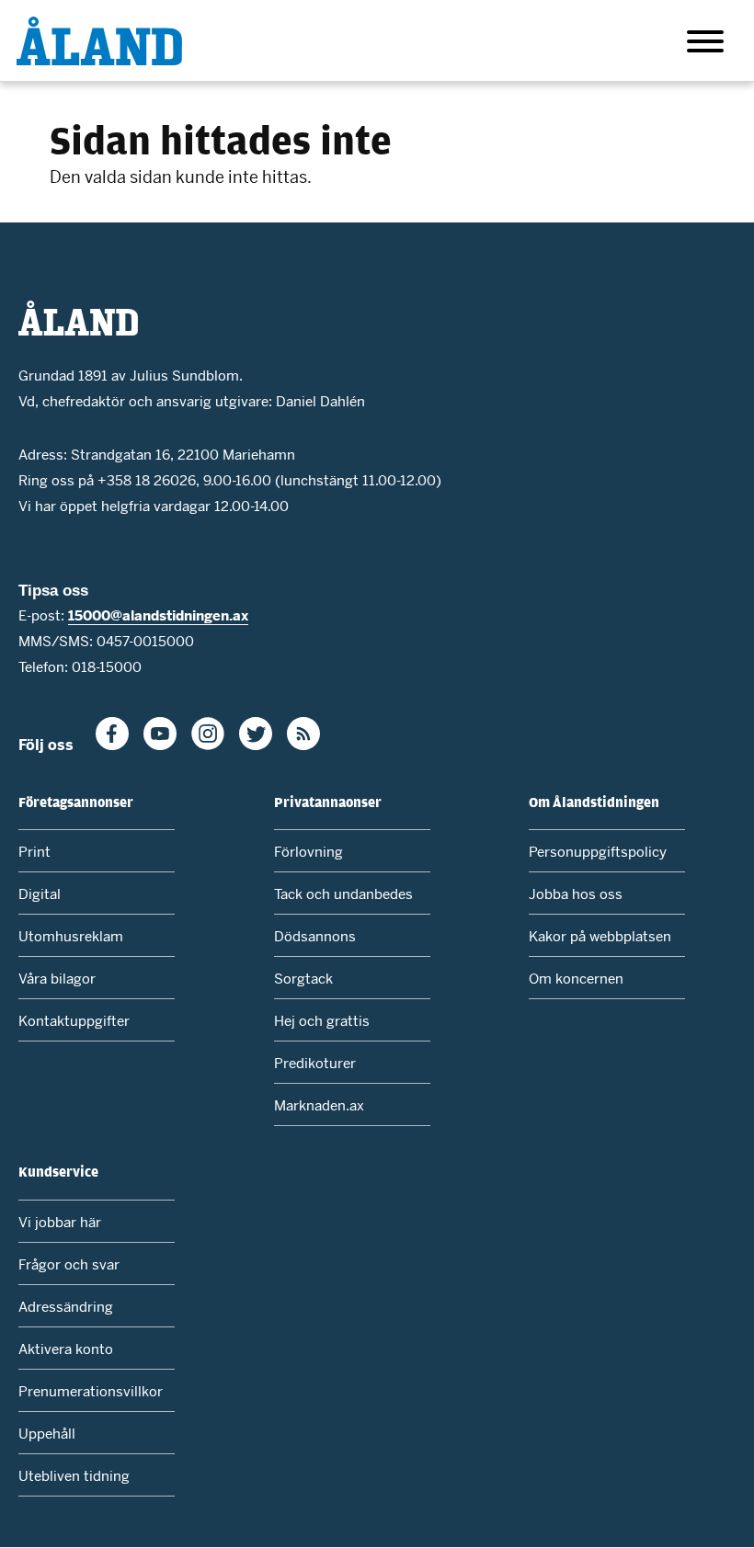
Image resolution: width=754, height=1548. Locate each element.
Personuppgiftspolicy (598, 851)
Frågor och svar (69, 1264)
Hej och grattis (322, 1021)
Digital (39, 894)
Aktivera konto (65, 1349)
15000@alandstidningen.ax (158, 615)
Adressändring (65, 1306)
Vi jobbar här (59, 1222)
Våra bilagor (57, 978)
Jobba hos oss (576, 894)
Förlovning (308, 851)
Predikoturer (315, 1063)
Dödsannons (315, 936)
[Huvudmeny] (705, 45)
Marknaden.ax (319, 1105)
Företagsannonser (75, 801)
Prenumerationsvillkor (90, 1391)
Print (34, 851)
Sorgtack (303, 978)
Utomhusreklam (70, 936)
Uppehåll (46, 1433)
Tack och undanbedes (343, 894)
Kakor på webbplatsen (600, 936)
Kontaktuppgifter (74, 1021)
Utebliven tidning (74, 1476)
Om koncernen (576, 978)
